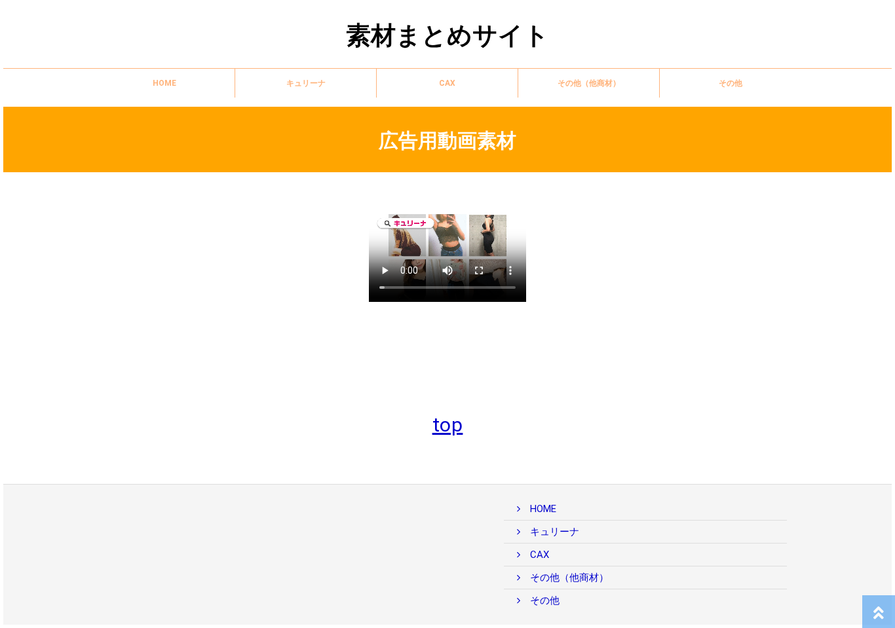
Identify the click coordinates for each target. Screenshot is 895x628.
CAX (447, 83)
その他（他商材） (589, 83)
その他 (730, 83)
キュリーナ (306, 83)
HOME (164, 83)
